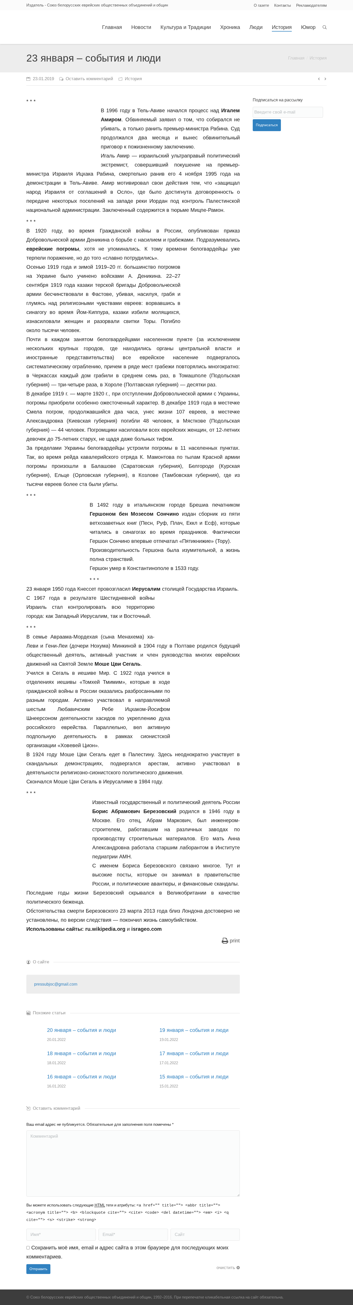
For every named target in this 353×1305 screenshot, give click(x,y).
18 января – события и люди (81, 1053)
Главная (296, 58)
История (318, 58)
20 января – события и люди (81, 1030)
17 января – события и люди (193, 1053)
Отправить (38, 1269)
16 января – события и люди (81, 1076)
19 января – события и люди (193, 1030)
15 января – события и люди (193, 1076)
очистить (226, 1267)
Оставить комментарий (89, 78)
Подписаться (267, 125)
